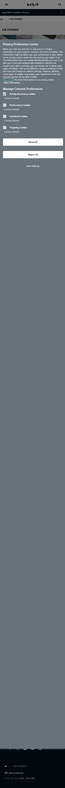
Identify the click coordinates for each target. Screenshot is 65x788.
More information (12, 82)
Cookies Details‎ (11, 98)
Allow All (32, 142)
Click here (8, 80)
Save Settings (33, 166)
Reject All (33, 154)
